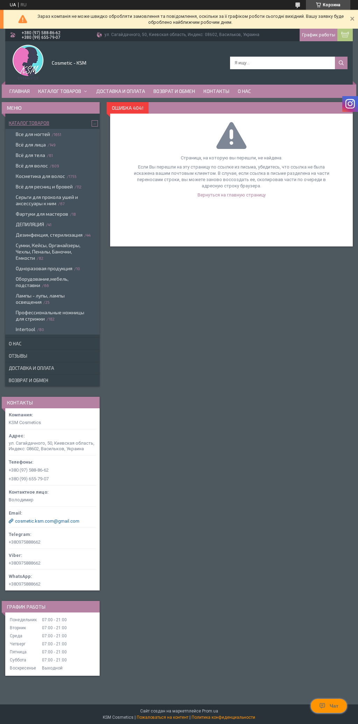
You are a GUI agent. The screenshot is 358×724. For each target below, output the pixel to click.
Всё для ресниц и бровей (44, 186)
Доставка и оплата (120, 91)
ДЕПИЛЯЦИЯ (30, 224)
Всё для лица (31, 145)
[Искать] (341, 63)
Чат (334, 706)
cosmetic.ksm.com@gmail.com (47, 521)
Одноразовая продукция (44, 268)
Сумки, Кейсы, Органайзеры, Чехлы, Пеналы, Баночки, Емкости (48, 251)
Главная (19, 91)
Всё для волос (32, 166)
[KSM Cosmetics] (27, 62)
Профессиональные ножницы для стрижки (50, 315)
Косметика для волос (40, 176)
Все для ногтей (33, 134)
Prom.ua (210, 711)
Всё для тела (30, 155)
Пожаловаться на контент (162, 717)
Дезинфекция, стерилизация (49, 235)
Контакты (216, 91)
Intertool (25, 329)
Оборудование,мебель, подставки (42, 282)
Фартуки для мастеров (42, 214)
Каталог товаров (59, 91)
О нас (244, 91)
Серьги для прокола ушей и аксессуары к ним (47, 200)
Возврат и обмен (174, 91)
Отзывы (18, 356)
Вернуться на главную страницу (232, 195)
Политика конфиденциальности (223, 717)
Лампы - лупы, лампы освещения (40, 299)
